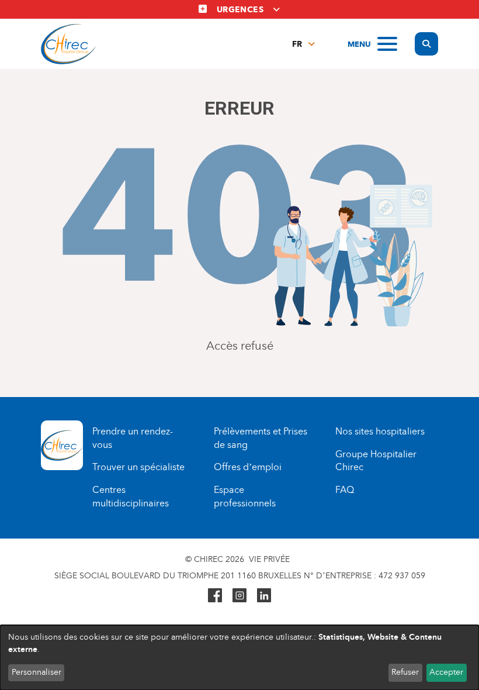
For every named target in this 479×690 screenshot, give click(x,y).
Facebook (215, 595)
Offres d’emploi (248, 466)
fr (297, 44)
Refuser (405, 672)
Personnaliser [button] (36, 672)
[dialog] (239, 657)
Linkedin (264, 595)
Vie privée (269, 559)
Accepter (446, 672)
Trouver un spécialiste (138, 466)
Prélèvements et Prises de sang (260, 438)
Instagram (239, 595)
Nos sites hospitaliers (380, 431)
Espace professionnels (245, 496)
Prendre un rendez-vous (132, 438)
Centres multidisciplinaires (130, 496)
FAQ (344, 489)
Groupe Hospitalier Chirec (375, 460)
